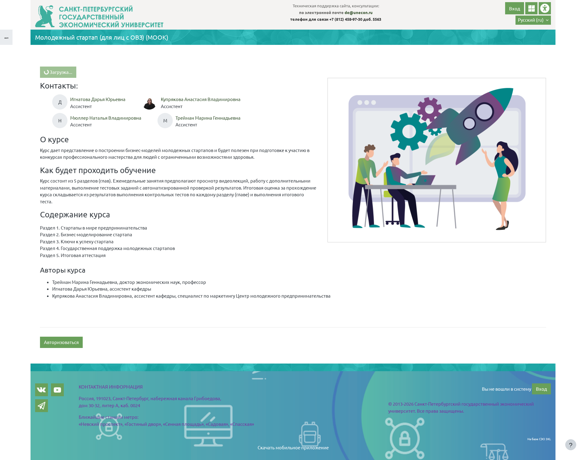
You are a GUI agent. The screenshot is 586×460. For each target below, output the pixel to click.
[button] (533, 20)
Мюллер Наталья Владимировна (105, 118)
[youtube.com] (57, 389)
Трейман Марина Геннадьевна (208, 118)
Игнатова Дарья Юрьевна (97, 99)
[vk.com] (41, 389)
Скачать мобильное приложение (293, 447)
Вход (514, 8)
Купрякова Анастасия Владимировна (201, 99)
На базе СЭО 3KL (539, 438)
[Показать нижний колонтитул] (570, 444)
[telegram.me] (41, 405)
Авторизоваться (61, 342)
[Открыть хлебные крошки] (6, 37)
